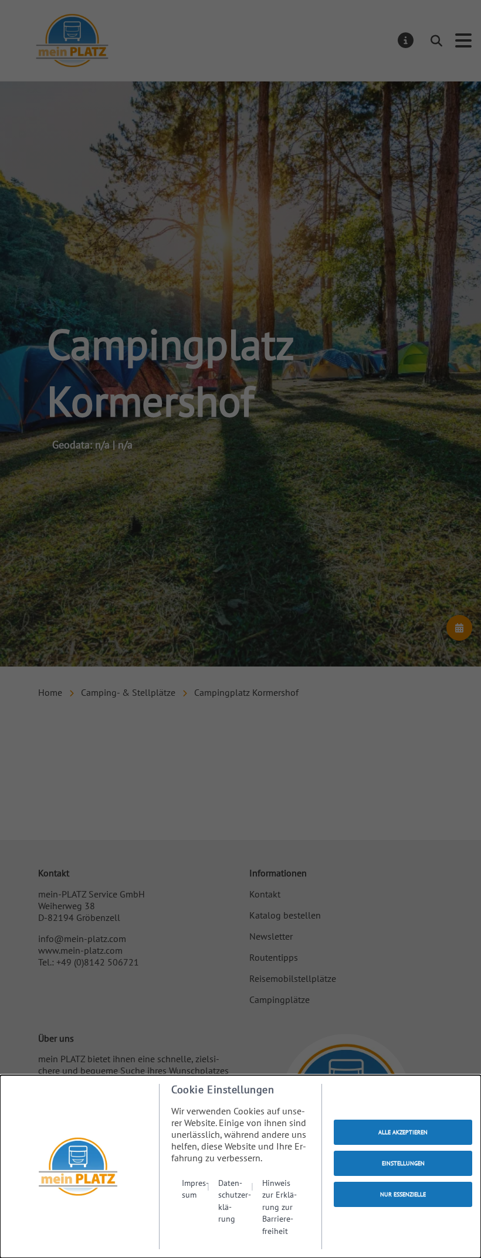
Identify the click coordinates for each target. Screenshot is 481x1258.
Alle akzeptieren (403, 1132)
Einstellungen (403, 1163)
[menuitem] (195, 1207)
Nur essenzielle (403, 1194)
